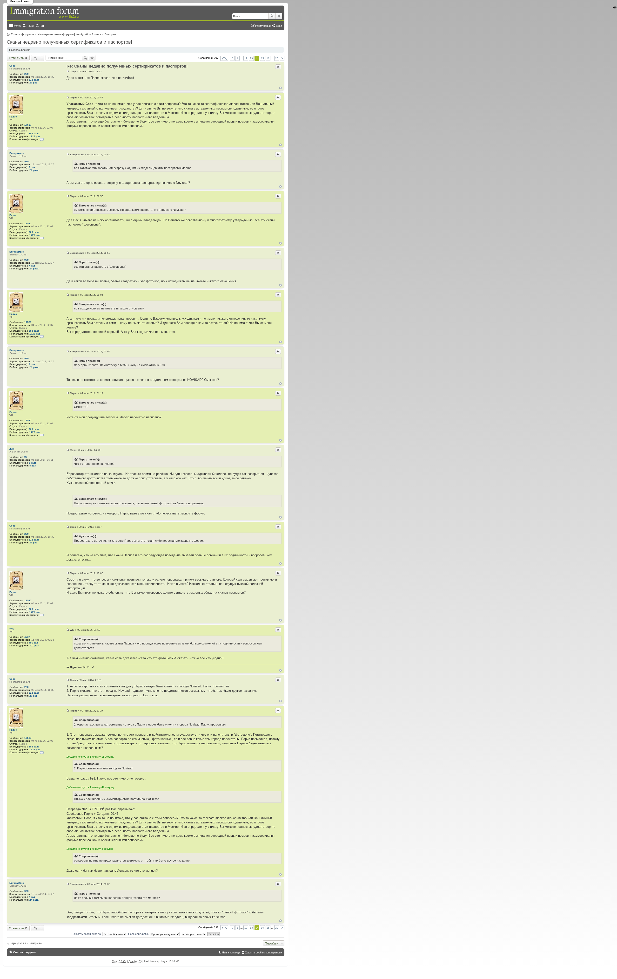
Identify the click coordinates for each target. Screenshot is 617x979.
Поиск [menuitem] (30, 25)
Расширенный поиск (279, 16)
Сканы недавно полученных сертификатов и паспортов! (69, 42)
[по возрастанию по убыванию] (194, 933)
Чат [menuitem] (42, 25)
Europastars (16, 153)
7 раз (32, 167)
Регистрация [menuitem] (263, 25)
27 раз (33, 82)
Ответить (16, 58)
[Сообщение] (68, 71)
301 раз (34, 645)
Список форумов (22, 34)
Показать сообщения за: (87, 933)
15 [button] (262, 58)
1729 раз (34, 136)
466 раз (33, 642)
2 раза (32, 462)
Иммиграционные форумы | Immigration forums (69, 34)
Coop (12, 65)
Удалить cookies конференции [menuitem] (263, 952)
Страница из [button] (224, 58)
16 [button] (268, 58)
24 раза (34, 170)
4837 (27, 637)
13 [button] (251, 58)
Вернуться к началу (280, 88)
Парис (13, 116)
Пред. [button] (232, 58)
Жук (11, 448)
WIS (11, 628)
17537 (28, 124)
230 (26, 74)
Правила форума (19, 49)
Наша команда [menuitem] (231, 952)
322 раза (34, 79)
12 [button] (245, 58)
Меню (17, 25)
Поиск (272, 16)
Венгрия (110, 34)
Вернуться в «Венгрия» (26, 943)
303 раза (34, 133)
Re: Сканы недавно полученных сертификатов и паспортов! (127, 66)
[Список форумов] (45, 13)
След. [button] (282, 58)
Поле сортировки (139, 933)
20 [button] (276, 58)
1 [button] (237, 58)
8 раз (32, 465)
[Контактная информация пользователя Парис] (42, 139)
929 (26, 161)
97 (25, 457)
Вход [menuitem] (279, 25)
